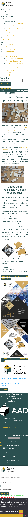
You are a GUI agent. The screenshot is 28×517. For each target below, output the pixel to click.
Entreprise (7, 9)
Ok (21, 512)
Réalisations (7, 14)
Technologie (8, 16)
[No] (24, 515)
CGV (4, 423)
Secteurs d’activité (10, 21)
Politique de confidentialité (13, 420)
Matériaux (7, 12)
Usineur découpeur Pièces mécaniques (14, 25)
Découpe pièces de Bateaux (14, 29)
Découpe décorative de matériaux (16, 34)
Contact (6, 37)
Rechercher (4, 78)
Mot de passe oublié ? (6, 489)
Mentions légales (9, 418)
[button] (14, 42)
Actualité (6, 19)
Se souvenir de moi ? (7, 486)
